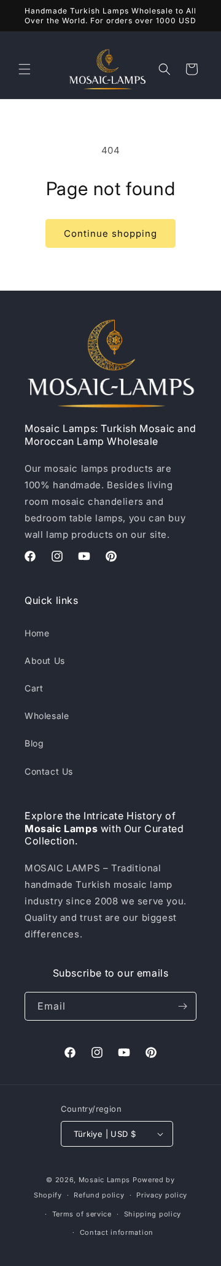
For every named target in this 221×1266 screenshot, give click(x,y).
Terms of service (82, 1214)
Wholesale (47, 715)
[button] (24, 69)
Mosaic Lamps (104, 1179)
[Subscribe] (182, 1006)
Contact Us (49, 771)
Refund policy (99, 1195)
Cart (34, 688)
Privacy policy (161, 1195)
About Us (45, 660)
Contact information (116, 1232)
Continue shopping (110, 233)
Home (37, 633)
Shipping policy (153, 1214)
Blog (34, 743)
